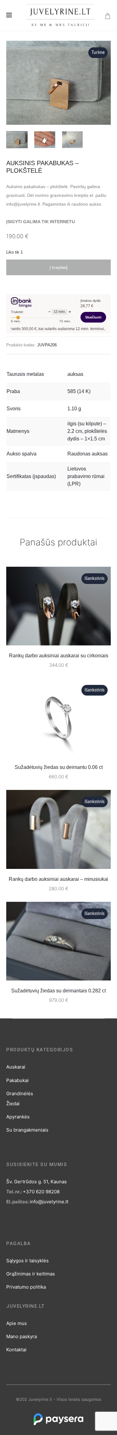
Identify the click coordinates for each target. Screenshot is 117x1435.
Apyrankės (18, 1117)
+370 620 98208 (41, 1192)
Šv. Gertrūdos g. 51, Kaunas (36, 1182)
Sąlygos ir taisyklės (27, 1261)
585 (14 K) (78, 391)
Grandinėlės (19, 1093)
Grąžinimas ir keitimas (30, 1274)
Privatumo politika (26, 1287)
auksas (75, 374)
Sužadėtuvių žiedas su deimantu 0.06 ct (59, 767)
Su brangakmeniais (27, 1130)
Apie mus (16, 1323)
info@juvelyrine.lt (49, 1202)
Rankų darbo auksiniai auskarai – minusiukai (58, 879)
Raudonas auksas (87, 453)
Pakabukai (17, 1080)
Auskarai (15, 1067)
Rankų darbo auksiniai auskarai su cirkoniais (58, 655)
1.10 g (74, 408)
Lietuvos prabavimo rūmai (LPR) (86, 476)
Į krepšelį (58, 267)
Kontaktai (16, 1350)
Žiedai (13, 1103)
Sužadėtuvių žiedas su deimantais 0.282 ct (58, 990)
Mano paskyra (21, 1336)
